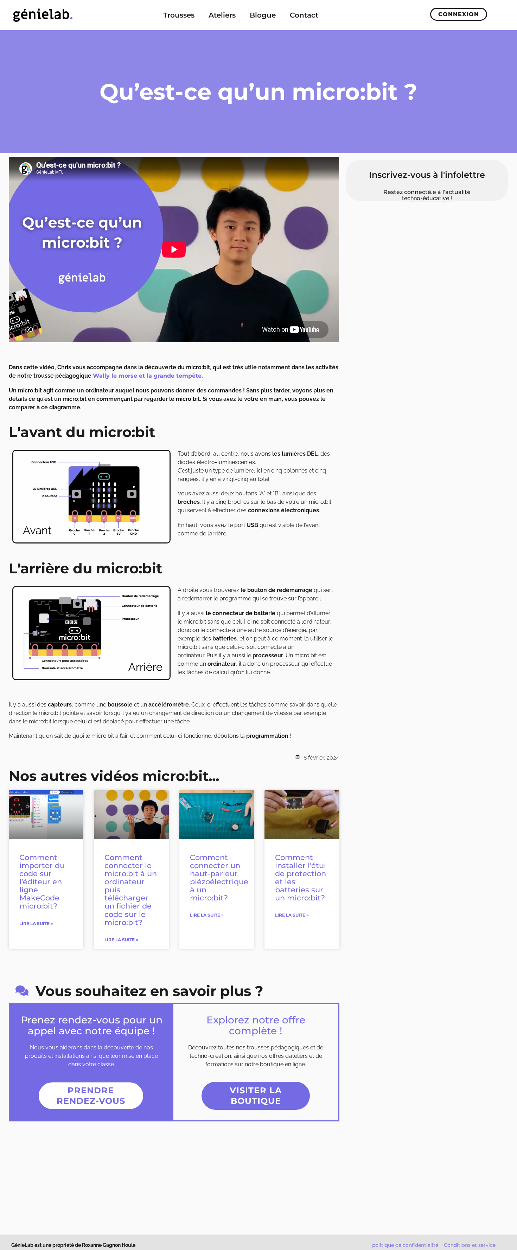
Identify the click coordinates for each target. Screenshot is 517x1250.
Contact (304, 15)
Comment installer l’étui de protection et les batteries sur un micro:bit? (300, 877)
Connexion (458, 14)
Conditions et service (470, 1245)
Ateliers (222, 15)
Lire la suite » (36, 923)
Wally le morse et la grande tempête (147, 375)
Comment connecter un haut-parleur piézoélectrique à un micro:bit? (219, 877)
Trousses (178, 15)
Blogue (263, 15)
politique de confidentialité (405, 1245)
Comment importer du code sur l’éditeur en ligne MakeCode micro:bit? (42, 882)
